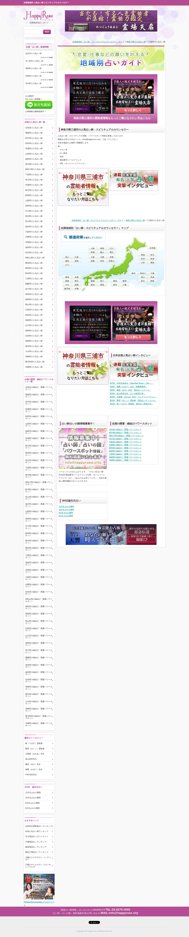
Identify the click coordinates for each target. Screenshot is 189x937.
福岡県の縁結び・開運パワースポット (125, 457)
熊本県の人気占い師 (34, 346)
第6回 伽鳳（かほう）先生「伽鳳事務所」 (128, 386)
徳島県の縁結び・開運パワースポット (38, 644)
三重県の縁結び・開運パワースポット (125, 454)
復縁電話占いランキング (35, 847)
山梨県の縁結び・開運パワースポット (38, 512)
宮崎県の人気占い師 (34, 356)
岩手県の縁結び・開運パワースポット (38, 403)
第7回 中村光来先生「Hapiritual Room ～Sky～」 (131, 383)
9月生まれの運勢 (66, 513)
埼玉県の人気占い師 (34, 180)
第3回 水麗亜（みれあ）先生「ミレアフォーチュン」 (133, 397)
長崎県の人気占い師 (34, 341)
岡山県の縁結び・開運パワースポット (38, 622)
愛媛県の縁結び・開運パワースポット (38, 658)
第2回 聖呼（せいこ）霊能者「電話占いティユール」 (133, 400)
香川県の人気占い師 (34, 289)
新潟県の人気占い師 (34, 216)
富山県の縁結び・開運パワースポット (38, 498)
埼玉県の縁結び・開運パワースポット (125, 439)
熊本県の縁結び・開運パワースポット (38, 695)
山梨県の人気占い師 (34, 200)
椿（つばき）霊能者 (34, 743)
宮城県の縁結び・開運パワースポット (38, 410)
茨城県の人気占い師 (34, 185)
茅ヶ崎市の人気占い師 (35, 61)
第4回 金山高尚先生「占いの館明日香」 (127, 393)
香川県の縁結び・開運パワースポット (38, 651)
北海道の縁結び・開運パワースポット (125, 429)
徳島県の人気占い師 (34, 299)
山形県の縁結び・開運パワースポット (38, 425)
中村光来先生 (31, 774)
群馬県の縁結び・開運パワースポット (38, 454)
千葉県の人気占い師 (34, 174)
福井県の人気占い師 (34, 226)
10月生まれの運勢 (66, 510)
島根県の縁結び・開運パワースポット (38, 615)
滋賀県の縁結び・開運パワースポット (38, 563)
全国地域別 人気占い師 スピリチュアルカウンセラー (46, 2)
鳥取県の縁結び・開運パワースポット (38, 607)
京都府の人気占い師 (34, 242)
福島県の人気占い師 (34, 159)
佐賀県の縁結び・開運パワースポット (38, 680)
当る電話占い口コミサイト (36, 836)
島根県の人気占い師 (34, 320)
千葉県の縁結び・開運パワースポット (38, 469)
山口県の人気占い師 (34, 325)
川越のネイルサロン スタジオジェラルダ (38, 865)
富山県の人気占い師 (34, 221)
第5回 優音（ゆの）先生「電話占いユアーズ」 (130, 390)
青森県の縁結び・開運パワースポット (38, 395)
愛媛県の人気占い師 (34, 284)
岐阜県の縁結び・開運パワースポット (38, 541)
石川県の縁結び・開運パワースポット (38, 527)
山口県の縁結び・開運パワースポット (38, 636)
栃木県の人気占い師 (34, 190)
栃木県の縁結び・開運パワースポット (38, 447)
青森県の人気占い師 (34, 133)
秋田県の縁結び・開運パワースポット (38, 417)
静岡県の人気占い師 (34, 268)
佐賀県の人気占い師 (34, 336)
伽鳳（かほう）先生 (34, 769)
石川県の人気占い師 (34, 211)
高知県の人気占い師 (34, 294)
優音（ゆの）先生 (33, 764)
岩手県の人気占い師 (34, 138)
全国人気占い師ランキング (36, 831)
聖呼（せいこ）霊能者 (34, 749)
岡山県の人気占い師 (34, 304)
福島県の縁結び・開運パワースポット (38, 432)
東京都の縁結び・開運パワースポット (125, 432)
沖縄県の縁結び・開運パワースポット (125, 460)
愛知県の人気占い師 (34, 263)
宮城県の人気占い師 (34, 148)
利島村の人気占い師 (34, 76)
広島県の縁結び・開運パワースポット (38, 629)
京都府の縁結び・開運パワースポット (125, 445)
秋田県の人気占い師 (34, 143)
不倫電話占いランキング (35, 842)
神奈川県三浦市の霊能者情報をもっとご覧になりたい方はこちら (112, 118)
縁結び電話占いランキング (36, 852)
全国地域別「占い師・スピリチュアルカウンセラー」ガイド (98, 42)
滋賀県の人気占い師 (34, 247)
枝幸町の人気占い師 (34, 83)
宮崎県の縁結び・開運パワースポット (38, 710)
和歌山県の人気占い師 (34, 258)
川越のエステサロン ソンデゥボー (38, 858)
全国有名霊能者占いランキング (38, 826)
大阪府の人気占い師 (34, 232)
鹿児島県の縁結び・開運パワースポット (38, 717)
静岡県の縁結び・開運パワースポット (125, 451)
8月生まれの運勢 (66, 516)
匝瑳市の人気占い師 (34, 53)
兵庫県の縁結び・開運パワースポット (38, 585)
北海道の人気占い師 (34, 128)
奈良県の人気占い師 (34, 252)
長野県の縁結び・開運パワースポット (38, 520)
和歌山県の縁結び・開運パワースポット (38, 600)
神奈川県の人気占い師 (136, 42)
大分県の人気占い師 (34, 351)
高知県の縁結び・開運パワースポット (38, 666)
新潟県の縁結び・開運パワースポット (38, 490)
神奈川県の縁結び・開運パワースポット (126, 436)
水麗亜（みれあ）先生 (34, 754)
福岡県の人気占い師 (34, 330)
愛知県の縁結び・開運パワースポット (125, 448)
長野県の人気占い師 (34, 206)
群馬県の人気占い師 (34, 195)
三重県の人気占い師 (34, 278)
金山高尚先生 (31, 759)
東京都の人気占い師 (34, 164)
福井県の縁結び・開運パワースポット (38, 505)
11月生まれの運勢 (66, 506)
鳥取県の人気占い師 (34, 315)
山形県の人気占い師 (34, 154)
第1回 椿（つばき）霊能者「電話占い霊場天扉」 (131, 404)
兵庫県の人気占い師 (34, 237)
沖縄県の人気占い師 (34, 367)
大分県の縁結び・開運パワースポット (38, 702)
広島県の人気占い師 (34, 310)
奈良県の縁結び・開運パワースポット (38, 593)
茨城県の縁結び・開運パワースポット (38, 439)
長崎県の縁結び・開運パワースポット (38, 688)
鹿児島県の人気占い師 (34, 362)
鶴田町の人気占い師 (34, 68)
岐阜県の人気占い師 (34, 273)
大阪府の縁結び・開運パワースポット (125, 442)
